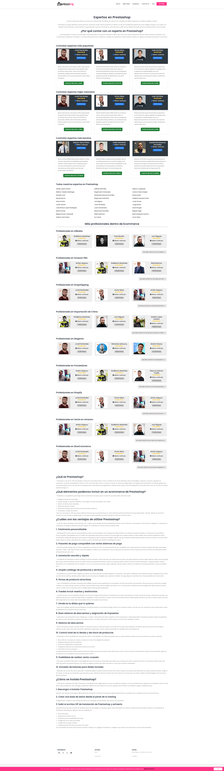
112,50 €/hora (156, 244)
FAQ (153, 4)
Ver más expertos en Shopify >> (154, 413)
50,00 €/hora (119, 351)
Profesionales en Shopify (69, 392)
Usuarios (135, 4)
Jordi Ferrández (81, 50)
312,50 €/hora (156, 351)
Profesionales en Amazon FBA (72, 257)
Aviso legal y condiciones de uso (142, 752)
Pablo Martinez (119, 142)
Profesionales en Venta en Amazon (74, 419)
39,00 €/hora (82, 271)
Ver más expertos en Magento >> (154, 360)
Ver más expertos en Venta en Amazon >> (151, 440)
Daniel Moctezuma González (157, 143)
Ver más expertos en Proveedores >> (152, 387)
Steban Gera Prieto (81, 142)
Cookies (134, 756)
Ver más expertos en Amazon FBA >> (153, 279)
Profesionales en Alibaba (69, 231)
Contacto (145, 4)
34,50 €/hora (119, 58)
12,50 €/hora (119, 148)
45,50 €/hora (119, 244)
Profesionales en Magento (70, 338)
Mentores (126, 4)
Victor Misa (119, 50)
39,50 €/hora (157, 58)
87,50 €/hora (81, 58)
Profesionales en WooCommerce (73, 446)
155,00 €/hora (82, 244)
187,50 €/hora (156, 271)
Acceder (161, 4)
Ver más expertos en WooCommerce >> (152, 467)
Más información (149, 769)
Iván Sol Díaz (157, 50)
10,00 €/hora (81, 148)
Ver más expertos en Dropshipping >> (152, 306)
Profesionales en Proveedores (71, 365)
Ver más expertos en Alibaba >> (154, 252)
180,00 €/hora (156, 327)
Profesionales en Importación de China (77, 311)
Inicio (118, 4)
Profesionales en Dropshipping (72, 284)
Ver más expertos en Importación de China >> (149, 333)
